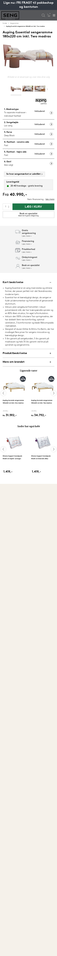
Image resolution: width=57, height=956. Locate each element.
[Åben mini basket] (48, 15)
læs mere (49, 199)
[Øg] (8, 205)
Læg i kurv (33, 206)
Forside (5, 23)
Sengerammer (14, 23)
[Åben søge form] (43, 15)
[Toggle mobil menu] (54, 15)
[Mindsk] (8, 208)
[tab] (16, 89)
